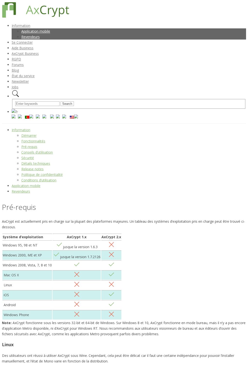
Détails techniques (35, 163)
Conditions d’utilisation (38, 180)
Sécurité (27, 158)
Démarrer (29, 135)
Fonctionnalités (33, 141)
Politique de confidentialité (42, 174)
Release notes (32, 169)
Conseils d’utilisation (37, 152)
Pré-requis (29, 146)
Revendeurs (21, 191)
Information (21, 130)
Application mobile (26, 185)
